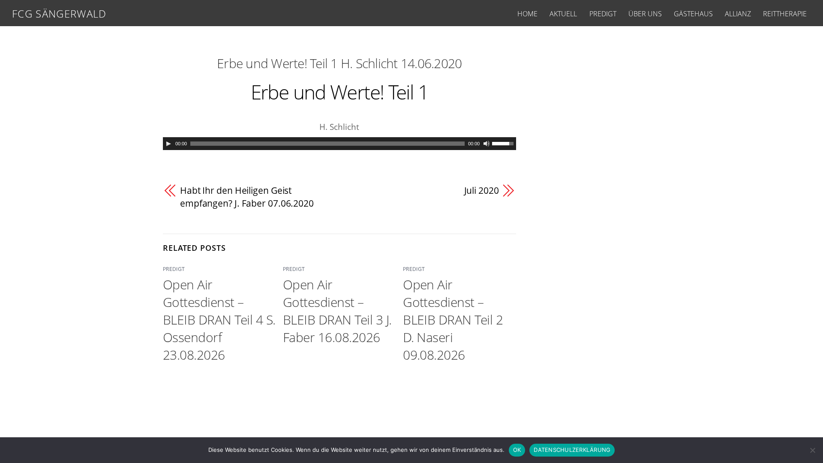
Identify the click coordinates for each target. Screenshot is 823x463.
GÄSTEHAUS (693, 13)
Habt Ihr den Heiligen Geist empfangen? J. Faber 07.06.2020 (247, 196)
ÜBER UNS (645, 13)
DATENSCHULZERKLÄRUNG (572, 449)
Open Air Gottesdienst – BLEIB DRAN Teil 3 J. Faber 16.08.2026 (337, 311)
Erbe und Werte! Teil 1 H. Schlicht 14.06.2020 (339, 63)
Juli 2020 (481, 190)
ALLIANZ (738, 13)
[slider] (504, 142)
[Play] (168, 143)
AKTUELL (563, 13)
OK (517, 449)
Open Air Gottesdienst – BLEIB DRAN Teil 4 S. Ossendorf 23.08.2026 (219, 320)
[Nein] (812, 450)
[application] (339, 143)
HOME (527, 13)
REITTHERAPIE (785, 13)
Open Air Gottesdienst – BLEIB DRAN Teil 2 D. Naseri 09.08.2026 (453, 320)
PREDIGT (602, 13)
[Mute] (486, 143)
